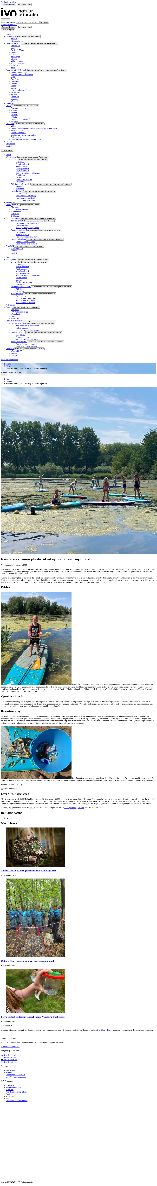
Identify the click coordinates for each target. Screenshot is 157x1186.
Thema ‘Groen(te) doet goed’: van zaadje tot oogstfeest (28, 870)
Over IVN (10, 246)
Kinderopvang (21, 166)
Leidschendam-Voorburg (20, 90)
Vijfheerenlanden (17, 61)
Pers (7, 1098)
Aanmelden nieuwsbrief (10, 1047)
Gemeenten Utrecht (13, 43)
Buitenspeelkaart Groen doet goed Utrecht (27, 139)
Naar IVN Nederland (9, 25)
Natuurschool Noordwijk (25, 198)
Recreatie (14, 121)
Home (8, 34)
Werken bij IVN (17, 249)
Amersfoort (15, 46)
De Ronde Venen (17, 50)
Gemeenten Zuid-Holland (16, 70)
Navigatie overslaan (8, 2)
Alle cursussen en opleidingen (27, 223)
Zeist (13, 68)
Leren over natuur (13, 218)
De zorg (19, 177)
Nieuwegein (15, 57)
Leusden (14, 54)
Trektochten (15, 216)
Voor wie (14, 159)
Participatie (15, 112)
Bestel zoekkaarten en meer (26, 244)
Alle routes (15, 207)
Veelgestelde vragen (13, 1087)
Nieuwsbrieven (17, 41)
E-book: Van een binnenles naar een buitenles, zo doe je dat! (34, 128)
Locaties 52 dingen (18, 133)
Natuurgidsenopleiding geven (27, 237)
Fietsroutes (15, 214)
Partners (9, 141)
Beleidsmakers (21, 175)
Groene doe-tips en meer (25, 242)
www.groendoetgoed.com (74, 808)
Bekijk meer (20, 182)
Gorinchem (15, 83)
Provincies (20, 189)
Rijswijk (14, 94)
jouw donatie (107, 1030)
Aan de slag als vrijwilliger (16, 1092)
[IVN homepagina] (20, 17)
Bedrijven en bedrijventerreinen (28, 173)
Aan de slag (10, 1070)
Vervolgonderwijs (22, 169)
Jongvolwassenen (22, 171)
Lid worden (13, 360)
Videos (13, 126)
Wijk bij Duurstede (18, 63)
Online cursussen (22, 225)
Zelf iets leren (16, 221)
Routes (8, 205)
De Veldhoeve (21, 193)
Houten (14, 52)
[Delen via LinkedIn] (7, 818)
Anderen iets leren (18, 230)
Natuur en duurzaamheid (20, 119)
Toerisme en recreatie (24, 180)
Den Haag (15, 79)
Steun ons (5, 360)
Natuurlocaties (16, 191)
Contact (9, 146)
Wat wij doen (11, 157)
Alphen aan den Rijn (19, 72)
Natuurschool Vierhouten (25, 200)
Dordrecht (15, 81)
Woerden (14, 65)
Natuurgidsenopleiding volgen (27, 228)
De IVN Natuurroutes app (16, 1077)
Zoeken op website (8, 22)
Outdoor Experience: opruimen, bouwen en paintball (27, 961)
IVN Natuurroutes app (19, 209)
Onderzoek (10, 103)
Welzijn (14, 117)
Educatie (14, 115)
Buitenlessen (16, 137)
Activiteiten (10, 202)
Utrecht (14, 59)
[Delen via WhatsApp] (9, 818)
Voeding (14, 110)
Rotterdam (15, 97)
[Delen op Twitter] (4, 818)
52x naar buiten (17, 130)
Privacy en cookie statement (16, 1101)
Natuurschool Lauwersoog (26, 196)
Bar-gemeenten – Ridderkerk (22, 75)
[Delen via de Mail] (12, 818)
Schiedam (14, 99)
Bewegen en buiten (18, 108)
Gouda (13, 86)
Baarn (13, 48)
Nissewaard (15, 92)
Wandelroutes (16, 211)
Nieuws (9, 36)
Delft (13, 77)
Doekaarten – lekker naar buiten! (23, 135)
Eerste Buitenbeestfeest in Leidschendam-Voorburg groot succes (33, 1017)
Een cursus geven (22, 235)
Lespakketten (21, 232)
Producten (10, 124)
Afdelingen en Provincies (20, 184)
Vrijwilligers (10, 144)
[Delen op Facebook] (2, 818)
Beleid (8, 106)
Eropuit (9, 1072)
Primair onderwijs (22, 164)
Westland (14, 101)
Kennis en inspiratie (18, 239)
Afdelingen (20, 186)
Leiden (13, 88)
